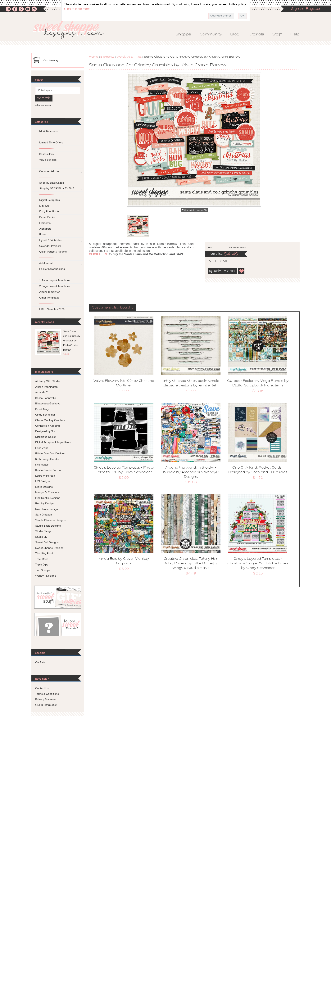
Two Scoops (42, 570)
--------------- (46, 136)
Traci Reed (41, 558)
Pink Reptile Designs (47, 497)
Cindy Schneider (45, 414)
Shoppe (183, 34)
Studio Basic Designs (48, 525)
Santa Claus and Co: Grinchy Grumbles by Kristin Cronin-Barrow (71, 340)
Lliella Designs (44, 486)
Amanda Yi (41, 392)
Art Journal (45, 263)
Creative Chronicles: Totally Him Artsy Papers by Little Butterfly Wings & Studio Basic (191, 563)
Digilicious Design (46, 436)
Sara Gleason (43, 514)
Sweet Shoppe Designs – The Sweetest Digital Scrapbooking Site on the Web (71, 29)
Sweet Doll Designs (47, 542)
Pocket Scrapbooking (52, 268)
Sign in (297, 9)
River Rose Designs (47, 509)
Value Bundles (48, 159)
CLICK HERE (98, 254)
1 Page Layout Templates (54, 280)
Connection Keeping (47, 425)
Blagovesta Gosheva (47, 403)
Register (313, 9)
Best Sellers (46, 153)
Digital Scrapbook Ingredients (53, 442)
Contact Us (42, 688)
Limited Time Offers (51, 142)
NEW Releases (48, 131)
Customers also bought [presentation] (112, 307)
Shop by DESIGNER (51, 182)
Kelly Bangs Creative (47, 459)
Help (295, 34)
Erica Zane (41, 447)
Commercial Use (49, 171)
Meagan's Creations (47, 492)
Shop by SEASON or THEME (56, 188)
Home (93, 57)
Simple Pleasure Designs (50, 520)
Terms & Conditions (47, 693)
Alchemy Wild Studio (47, 381)
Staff (277, 34)
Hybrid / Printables (50, 240)
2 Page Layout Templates (54, 286)
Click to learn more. (77, 9)
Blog (234, 34)
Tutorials (256, 34)
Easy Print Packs (49, 211)
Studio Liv (41, 536)
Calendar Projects (50, 245)
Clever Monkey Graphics (50, 420)
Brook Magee (43, 409)
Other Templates (49, 297)
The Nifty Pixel (44, 553)
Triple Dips (41, 564)
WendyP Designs (45, 575)
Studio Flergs (43, 531)
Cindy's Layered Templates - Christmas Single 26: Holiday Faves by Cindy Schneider (257, 563)
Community (211, 34)
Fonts (42, 234)
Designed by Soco (46, 431)
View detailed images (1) (195, 210)
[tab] (112, 308)
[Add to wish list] (241, 271)
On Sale (40, 662)
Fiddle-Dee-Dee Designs (50, 453)
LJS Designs (42, 481)
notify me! (216, 261)
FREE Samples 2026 (52, 309)
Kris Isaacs (41, 464)
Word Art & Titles (129, 57)
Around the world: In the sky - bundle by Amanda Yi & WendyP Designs (191, 472)
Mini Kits (44, 205)
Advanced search (43, 105)
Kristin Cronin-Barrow (48, 470)
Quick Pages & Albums (53, 251)
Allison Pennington (46, 386)
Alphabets (45, 228)
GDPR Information (46, 704)
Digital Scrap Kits (49, 199)
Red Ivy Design (44, 503)
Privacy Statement (46, 699)
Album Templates (49, 291)
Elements (107, 57)
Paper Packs (47, 217)
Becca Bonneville (45, 397)
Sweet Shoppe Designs (49, 547)
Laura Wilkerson (45, 475)
